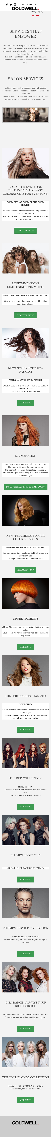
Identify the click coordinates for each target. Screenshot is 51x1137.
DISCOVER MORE (25, 230)
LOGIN (22, 4)
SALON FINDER (32, 4)
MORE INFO (25, 403)
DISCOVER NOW (25, 570)
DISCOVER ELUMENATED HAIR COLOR (25, 487)
